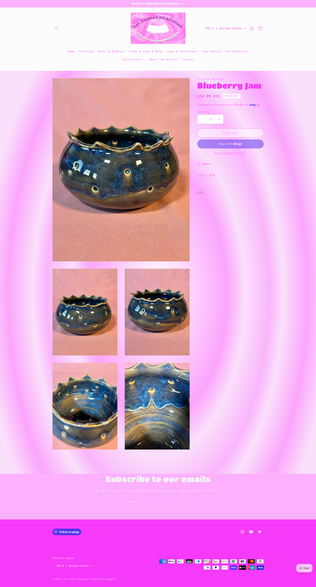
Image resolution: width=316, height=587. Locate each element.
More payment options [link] (230, 153)
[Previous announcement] (54, 3)
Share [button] (206, 163)
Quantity (203, 111)
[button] (56, 28)
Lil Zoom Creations (76, 579)
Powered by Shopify (103, 579)
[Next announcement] (262, 3)
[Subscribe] (188, 501)
